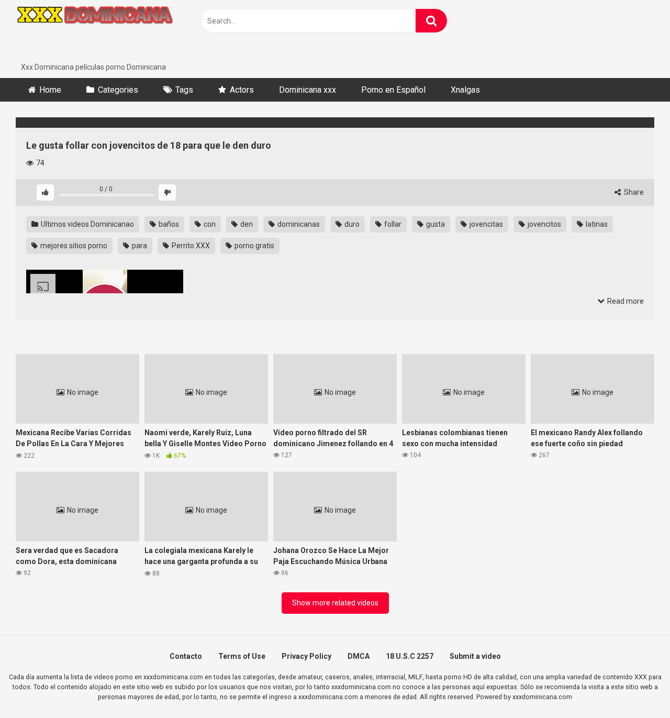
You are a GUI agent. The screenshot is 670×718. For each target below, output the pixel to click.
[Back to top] (635, 686)
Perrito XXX (190, 245)
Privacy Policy (306, 656)
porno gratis (253, 245)
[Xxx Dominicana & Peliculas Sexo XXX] (94, 31)
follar (392, 224)
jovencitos (543, 224)
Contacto (186, 656)
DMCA (359, 656)
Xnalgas (465, 90)
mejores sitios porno (73, 245)
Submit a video (475, 656)
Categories (118, 90)
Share (633, 192)
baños (168, 224)
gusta (435, 224)
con (209, 224)
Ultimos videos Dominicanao (86, 224)
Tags (184, 90)
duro (351, 224)
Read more (625, 301)
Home (50, 90)
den (246, 224)
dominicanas (298, 224)
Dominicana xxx (307, 90)
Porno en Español (393, 90)
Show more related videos (335, 603)
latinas (596, 224)
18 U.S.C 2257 (409, 656)
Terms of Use (241, 656)
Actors (242, 90)
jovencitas (485, 224)
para (138, 245)
